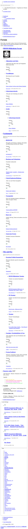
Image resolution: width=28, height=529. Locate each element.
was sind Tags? (8, 510)
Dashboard (5, 16)
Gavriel (7, 273)
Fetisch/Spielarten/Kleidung (13, 178)
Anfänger (6, 456)
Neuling (5, 473)
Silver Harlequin (12, 292)
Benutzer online (7, 371)
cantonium (6, 500)
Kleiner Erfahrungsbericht (11, 228)
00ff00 (5, 452)
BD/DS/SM (9, 140)
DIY (5, 460)
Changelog (8, 366)
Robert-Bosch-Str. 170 (8, 480)
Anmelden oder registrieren (9, 1)
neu (5, 506)
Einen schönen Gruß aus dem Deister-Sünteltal (16, 86)
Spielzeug (6, 487)
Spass (5, 486)
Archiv (8, 109)
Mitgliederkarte (6, 25)
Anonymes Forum (11, 234)
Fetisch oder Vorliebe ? (11, 191)
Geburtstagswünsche (11, 91)
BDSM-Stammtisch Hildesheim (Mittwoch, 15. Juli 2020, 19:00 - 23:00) (15, 434)
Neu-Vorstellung (7, 471)
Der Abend (8, 246)
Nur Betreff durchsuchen (10, 7)
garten (5, 501)
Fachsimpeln (7, 133)
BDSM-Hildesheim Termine (16, 276)
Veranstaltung (7, 495)
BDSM (6, 457)
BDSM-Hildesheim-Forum (12, 48)
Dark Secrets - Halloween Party (15, 309)
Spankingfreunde (7, 485)
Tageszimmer (6, 494)
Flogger (5, 466)
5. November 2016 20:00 (9, 454)
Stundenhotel (6, 490)
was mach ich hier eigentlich (9, 509)
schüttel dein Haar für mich (9, 508)
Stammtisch (8, 271)
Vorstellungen (10, 73)
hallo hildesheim (7, 503)
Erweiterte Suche (7, 11)
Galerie (4, 23)
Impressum (5, 518)
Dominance (6, 462)
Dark (5, 461)
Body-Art (8, 215)
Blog (4, 22)
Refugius (7, 212)
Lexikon (5, 19)
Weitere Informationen (8, 45)
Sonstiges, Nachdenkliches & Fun (15, 333)
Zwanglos (6, 499)
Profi (5, 478)
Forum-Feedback (11, 352)
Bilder (5, 458)
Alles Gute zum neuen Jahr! (12, 347)
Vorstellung (7, 497)
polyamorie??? (9, 154)
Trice (7, 193)
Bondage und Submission (13, 159)
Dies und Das (7, 252)
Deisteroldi (8, 88)
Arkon (10, 130)
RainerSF (6, 479)
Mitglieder (5, 24)
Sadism (5, 481)
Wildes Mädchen (7, 498)
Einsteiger (6, 463)
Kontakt (5, 519)
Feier (5, 464)
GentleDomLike (9, 175)
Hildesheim (8, 468)
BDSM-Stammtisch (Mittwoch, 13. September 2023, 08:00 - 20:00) (16, 289)
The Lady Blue (8, 156)
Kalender (5, 21)
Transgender (9, 196)
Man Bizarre (11, 330)
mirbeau (5, 505)
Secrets (5, 483)
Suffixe (5, 493)
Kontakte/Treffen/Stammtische (14, 257)
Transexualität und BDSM (11, 209)
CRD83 (7, 349)
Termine (11, 314)
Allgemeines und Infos (12, 61)
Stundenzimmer (7, 491)
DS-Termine (12, 295)
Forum (4, 17)
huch (5, 504)
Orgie (5, 475)
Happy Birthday (9, 104)
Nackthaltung (6, 470)
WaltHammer (19, 390)
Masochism (6, 469)
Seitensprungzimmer (8, 484)
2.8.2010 (6, 453)
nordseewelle (8, 106)
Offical (5, 474)
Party (5, 476)
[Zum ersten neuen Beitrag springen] (7, 84)
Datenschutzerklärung (8, 517)
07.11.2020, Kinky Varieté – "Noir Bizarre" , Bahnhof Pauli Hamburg (18, 327)
